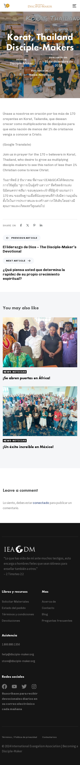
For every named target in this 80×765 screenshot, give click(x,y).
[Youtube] (14, 686)
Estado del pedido (14, 608)
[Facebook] (21, 225)
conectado (41, 503)
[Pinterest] (34, 225)
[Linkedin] (41, 225)
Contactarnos (49, 737)
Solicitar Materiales (15, 601)
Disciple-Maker (21, 63)
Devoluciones (11, 620)
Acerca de (49, 601)
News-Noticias (40, 75)
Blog (45, 614)
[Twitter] (24, 686)
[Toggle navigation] (64, 6)
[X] (27, 225)
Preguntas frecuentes (57, 620)
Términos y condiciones (18, 614)
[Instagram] (34, 686)
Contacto (48, 608)
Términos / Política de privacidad (19, 737)
